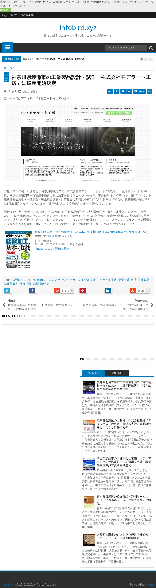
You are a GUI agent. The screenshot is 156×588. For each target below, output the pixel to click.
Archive (116, 372)
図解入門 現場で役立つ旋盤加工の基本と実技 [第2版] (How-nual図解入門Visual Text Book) (91, 232)
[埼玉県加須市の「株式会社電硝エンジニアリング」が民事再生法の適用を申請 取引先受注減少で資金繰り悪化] (89, 463)
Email (140, 91)
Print (127, 91)
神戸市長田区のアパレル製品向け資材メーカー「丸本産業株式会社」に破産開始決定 (87, 59)
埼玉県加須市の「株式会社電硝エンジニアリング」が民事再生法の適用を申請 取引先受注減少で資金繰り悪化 (124, 462)
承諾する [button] (5, 10)
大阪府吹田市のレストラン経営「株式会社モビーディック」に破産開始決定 (124, 536)
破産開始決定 (40, 284)
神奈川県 (25, 284)
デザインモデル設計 (83, 280)
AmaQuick (52, 236)
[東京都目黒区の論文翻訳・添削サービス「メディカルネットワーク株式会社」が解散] (89, 502)
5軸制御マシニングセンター (50, 280)
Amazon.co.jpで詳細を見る (52, 248)
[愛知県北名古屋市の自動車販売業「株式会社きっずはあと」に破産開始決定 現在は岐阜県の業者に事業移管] (89, 387)
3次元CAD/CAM (21, 280)
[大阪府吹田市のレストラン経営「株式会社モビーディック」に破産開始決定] (89, 540)
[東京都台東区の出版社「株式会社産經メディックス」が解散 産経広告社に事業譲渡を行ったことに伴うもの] (89, 425)
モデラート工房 (107, 280)
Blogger (149, 584)
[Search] (151, 48)
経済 (134, 280)
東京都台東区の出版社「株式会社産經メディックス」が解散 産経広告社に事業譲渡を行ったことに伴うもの (124, 424)
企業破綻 (124, 280)
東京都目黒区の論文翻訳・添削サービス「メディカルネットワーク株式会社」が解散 (124, 500)
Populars (93, 372)
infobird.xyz (78, 27)
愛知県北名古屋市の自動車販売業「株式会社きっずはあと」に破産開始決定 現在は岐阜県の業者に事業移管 (124, 386)
